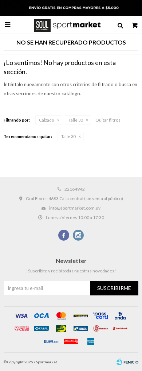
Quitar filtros (108, 120)
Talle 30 (75, 120)
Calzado (46, 120)
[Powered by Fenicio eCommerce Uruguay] (127, 361)
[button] (120, 25)
